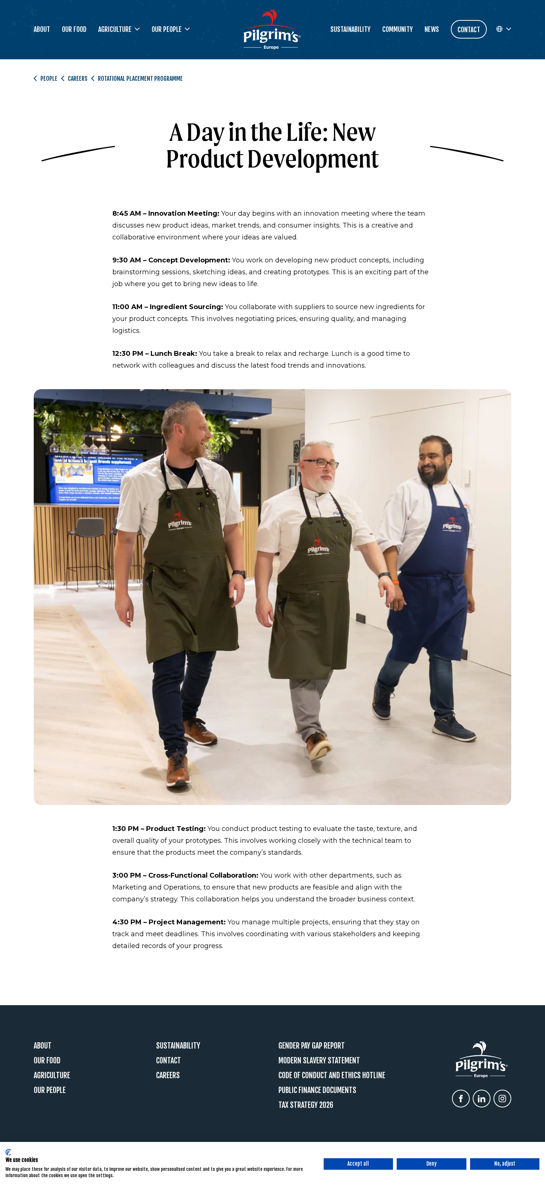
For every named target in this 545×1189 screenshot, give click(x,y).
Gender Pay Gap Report (311, 1045)
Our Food (74, 29)
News (432, 29)
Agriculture (52, 1075)
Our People (50, 1090)
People (48, 78)
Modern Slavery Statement (319, 1060)
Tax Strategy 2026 (305, 1105)
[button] (503, 29)
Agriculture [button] (115, 29)
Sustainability (350, 29)
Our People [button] (167, 29)
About (42, 29)
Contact (168, 1060)
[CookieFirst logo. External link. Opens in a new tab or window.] (8, 1152)
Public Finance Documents (317, 1090)
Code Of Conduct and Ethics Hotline (331, 1075)
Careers (77, 78)
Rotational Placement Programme (140, 78)
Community (397, 29)
